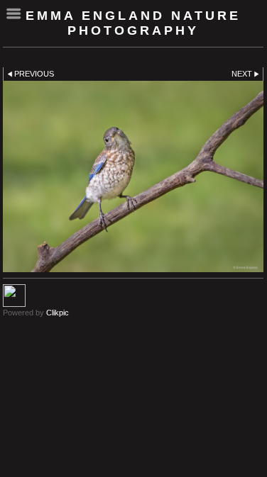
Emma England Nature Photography (133, 23)
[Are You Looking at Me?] (133, 176)
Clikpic (57, 312)
